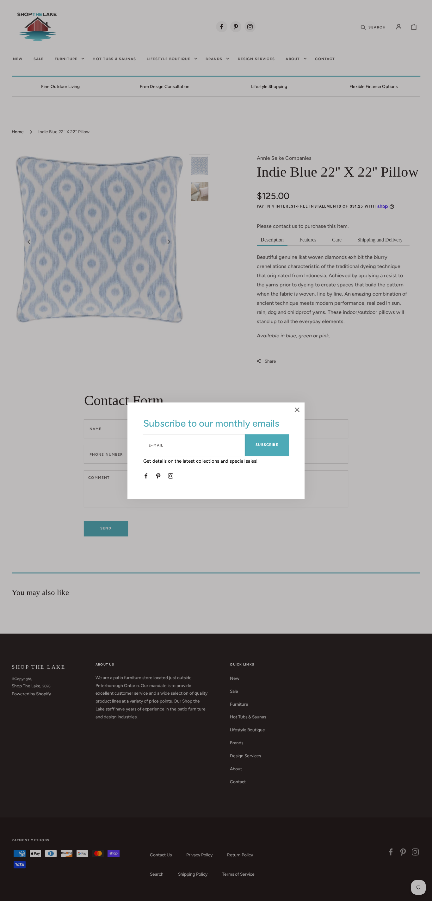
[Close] (297, 410)
